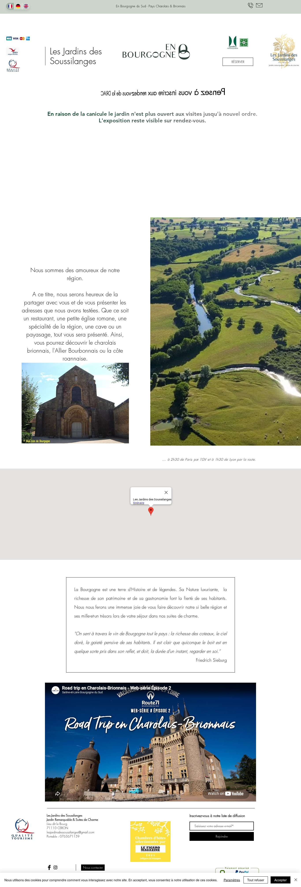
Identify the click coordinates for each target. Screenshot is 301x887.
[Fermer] (295, 879)
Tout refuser (255, 880)
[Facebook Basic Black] (49, 867)
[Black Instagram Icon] (55, 867)
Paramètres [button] (232, 880)
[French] (10, 6)
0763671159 (70, 836)
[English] (26, 6)
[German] (18, 6)
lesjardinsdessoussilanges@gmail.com (70, 832)
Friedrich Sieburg (211, 660)
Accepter (280, 880)
